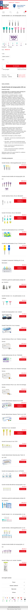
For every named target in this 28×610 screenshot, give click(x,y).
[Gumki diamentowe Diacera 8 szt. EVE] (8, 405)
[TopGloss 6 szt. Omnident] (8, 432)
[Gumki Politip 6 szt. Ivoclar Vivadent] (8, 567)
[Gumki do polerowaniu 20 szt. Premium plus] (8, 250)
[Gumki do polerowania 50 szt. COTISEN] (8, 234)
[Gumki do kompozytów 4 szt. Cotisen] (8, 316)
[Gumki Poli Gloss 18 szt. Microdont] (8, 219)
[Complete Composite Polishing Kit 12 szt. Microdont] (8, 269)
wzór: (3, 59)
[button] (3, 12)
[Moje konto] (17, 12)
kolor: (3, 53)
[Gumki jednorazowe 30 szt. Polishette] (8, 359)
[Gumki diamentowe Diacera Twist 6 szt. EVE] (8, 419)
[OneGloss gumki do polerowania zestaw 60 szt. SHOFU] (8, 505)
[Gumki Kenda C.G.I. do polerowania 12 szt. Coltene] (8, 303)
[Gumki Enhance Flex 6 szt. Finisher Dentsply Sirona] (8, 375)
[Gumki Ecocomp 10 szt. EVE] (8, 446)
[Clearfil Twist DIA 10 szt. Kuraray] (8, 330)
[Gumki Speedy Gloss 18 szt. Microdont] (8, 202)
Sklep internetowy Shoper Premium (14, 609)
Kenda (8, 75)
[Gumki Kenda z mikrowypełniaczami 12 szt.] (8, 534)
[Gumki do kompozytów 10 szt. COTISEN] (8, 475)
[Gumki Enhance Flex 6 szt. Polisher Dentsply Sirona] (8, 346)
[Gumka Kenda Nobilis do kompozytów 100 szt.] (8, 185)
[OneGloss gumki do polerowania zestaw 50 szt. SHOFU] (8, 287)
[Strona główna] (14, 6)
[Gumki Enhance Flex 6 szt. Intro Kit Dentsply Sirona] (8, 391)
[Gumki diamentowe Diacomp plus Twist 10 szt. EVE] (8, 462)
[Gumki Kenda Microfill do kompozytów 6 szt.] (8, 489)
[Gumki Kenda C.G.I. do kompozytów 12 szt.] (8, 519)
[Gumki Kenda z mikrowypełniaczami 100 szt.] (8, 167)
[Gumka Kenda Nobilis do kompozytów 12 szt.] (8, 551)
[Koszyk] (24, 12)
